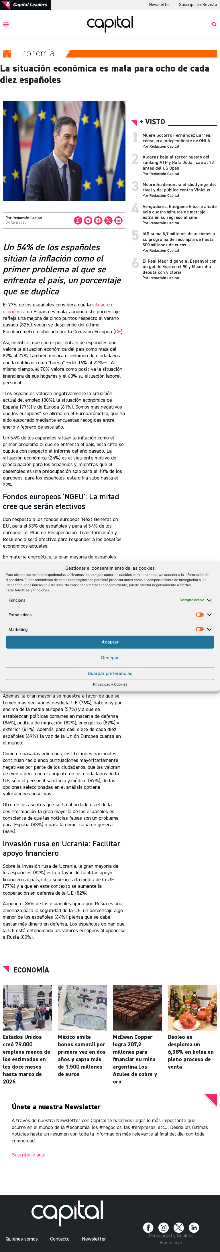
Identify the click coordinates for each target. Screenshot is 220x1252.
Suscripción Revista (198, 5)
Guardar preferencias (110, 673)
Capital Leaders (30, 4)
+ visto (152, 122)
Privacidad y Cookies (110, 684)
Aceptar (110, 642)
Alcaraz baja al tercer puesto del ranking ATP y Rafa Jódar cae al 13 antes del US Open (178, 163)
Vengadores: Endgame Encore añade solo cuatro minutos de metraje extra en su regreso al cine (180, 212)
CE (118, 331)
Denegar (110, 657)
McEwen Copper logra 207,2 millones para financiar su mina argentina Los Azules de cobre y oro (135, 1059)
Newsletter (159, 5)
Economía (31, 970)
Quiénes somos (22, 1239)
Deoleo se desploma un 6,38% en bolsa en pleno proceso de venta (191, 1052)
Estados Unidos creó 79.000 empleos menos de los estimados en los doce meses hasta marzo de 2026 (26, 1059)
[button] (6, 24)
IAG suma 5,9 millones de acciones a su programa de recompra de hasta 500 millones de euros (179, 239)
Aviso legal (171, 1242)
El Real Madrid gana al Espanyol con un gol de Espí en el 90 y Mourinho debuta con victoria (180, 267)
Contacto (60, 1239)
